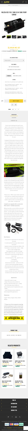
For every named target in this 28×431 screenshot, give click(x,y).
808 (7, 335)
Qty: (2, 101)
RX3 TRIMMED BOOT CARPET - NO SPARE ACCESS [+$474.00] (13, 85)
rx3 (12, 335)
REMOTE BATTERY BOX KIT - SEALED (20, 361)
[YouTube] (15, 416)
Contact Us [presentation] (14, 120)
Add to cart (16, 101)
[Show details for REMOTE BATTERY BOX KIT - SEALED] (20, 355)
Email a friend (15, 104)
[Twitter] (8, 416)
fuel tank (17, 335)
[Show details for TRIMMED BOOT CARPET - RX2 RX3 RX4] (7, 355)
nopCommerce (21, 427)
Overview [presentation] (14, 114)
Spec (14, 73)
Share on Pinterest (18, 109)
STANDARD (9, 75)
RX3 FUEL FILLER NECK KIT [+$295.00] (14, 82)
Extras (14, 79)
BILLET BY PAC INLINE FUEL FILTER (6, 381)
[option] (3, 38)
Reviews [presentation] (14, 117)
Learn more (24, 51)
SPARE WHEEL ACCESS (17, 75)
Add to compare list (12, 104)
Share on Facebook (15, 109)
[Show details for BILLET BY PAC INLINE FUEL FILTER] (7, 375)
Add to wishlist (24, 101)
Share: (9, 109)
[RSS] (19, 416)
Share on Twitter (13, 109)
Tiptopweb (9, 427)
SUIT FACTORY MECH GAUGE (14, 66)
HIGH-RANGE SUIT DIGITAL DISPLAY (14, 69)
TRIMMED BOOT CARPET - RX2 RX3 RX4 (7, 361)
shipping (16, 49)
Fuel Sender (13, 64)
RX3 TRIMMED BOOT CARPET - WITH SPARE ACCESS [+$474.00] (14, 89)
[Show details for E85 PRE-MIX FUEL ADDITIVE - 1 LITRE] (20, 375)
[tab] (14, 114)
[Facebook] (12, 416)
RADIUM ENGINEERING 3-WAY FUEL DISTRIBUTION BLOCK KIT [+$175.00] (14, 92)
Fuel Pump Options (14, 57)
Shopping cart (23, 1)
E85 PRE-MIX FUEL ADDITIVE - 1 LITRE (19, 381)
